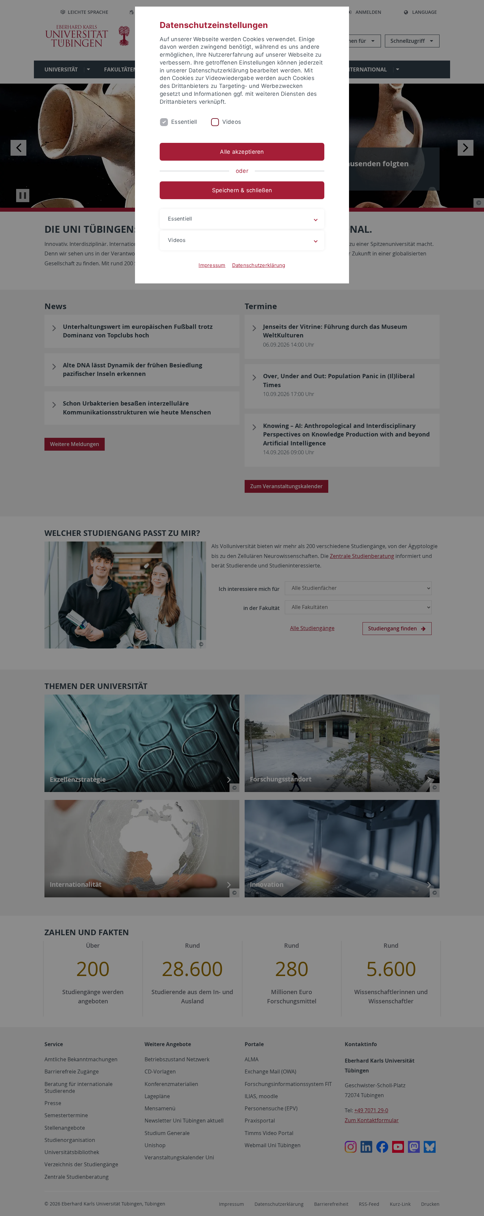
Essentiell (184, 122)
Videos (231, 122)
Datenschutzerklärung (258, 265)
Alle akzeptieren (242, 151)
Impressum (212, 265)
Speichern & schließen (242, 190)
